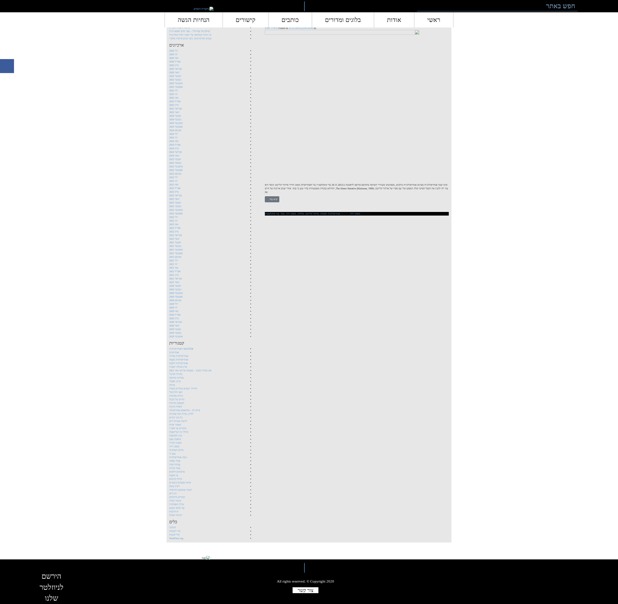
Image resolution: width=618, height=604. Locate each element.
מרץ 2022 (174, 231)
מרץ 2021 (174, 275)
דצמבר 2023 (175, 159)
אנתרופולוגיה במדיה (178, 356)
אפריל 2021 (175, 271)
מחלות (301, 213)
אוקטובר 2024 (176, 123)
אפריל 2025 (175, 101)
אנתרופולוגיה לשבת (178, 363)
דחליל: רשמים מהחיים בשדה (183, 388)
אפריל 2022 (175, 228)
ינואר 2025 (174, 112)
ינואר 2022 (174, 239)
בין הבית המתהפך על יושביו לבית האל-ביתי (190, 35)
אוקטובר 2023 (176, 166)
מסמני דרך (355, 213)
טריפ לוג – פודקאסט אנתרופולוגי (184, 410)
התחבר (172, 527)
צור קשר (305, 590)
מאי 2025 (173, 97)
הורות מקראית (176, 395)
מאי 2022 (173, 224)
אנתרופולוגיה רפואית (330, 213)
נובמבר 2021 (175, 246)
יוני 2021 (173, 264)
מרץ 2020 (174, 318)
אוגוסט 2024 (175, 130)
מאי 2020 (173, 311)
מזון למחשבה (175, 435)
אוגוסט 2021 (175, 257)
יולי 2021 (173, 260)
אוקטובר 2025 (176, 83)
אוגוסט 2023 (175, 173)
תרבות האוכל (175, 515)
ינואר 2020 (174, 325)
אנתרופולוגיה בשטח (178, 359)
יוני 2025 (173, 94)
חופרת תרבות (175, 406)
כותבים (290, 19)
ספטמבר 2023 (176, 170)
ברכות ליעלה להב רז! (179, 27)
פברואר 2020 (175, 322)
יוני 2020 (173, 307)
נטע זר (172, 453)
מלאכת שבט (175, 439)
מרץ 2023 (174, 191)
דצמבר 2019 (175, 329)
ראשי (433, 19)
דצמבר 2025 (175, 76)
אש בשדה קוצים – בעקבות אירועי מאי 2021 (190, 370)
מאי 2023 (173, 184)
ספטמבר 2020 (176, 296)
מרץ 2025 (174, 105)
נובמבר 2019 (175, 333)
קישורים (245, 19)
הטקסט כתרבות (176, 403)
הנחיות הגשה (194, 19)
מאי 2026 (173, 58)
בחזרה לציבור (175, 374)
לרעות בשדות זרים (178, 421)
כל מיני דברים (176, 417)
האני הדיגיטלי (176, 392)
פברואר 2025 (175, 108)
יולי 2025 (173, 90)
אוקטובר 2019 (176, 336)
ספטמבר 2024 (176, 126)
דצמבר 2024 (175, 116)
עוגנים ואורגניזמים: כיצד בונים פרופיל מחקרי (190, 38)
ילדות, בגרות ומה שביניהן (181, 414)
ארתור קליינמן (312, 213)
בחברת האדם (271, 28)
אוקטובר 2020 (176, 293)
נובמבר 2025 (175, 79)
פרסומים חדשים (177, 471)
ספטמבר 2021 (176, 253)
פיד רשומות (174, 531)
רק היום (173, 493)
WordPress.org (176, 538)
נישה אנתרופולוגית (178, 457)
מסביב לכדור (175, 442)
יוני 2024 (173, 137)
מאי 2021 (173, 267)
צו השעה (173, 475)
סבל (283, 213)
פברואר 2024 (175, 152)
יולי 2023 (173, 177)
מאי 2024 (173, 141)
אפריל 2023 (175, 188)
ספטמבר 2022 (176, 213)
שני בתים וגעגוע (176, 508)
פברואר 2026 (175, 69)
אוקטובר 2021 (176, 249)
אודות (394, 19)
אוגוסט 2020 (175, 300)
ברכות (172, 385)
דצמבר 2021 (175, 242)
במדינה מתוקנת (176, 377)
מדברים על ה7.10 (177, 428)
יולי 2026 (173, 50)
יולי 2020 (173, 304)
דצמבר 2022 (175, 202)
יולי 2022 (173, 217)
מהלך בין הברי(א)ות (178, 432)
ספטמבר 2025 (176, 87)
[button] (584, 6)
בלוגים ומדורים (343, 19)
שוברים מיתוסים (177, 497)
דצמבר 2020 (175, 286)
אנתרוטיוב (174, 352)
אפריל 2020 (175, 314)
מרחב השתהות (176, 450)
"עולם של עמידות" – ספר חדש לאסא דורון (190, 31)
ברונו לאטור (175, 381)
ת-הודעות (173, 511)
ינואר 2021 (174, 282)
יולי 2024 (173, 134)
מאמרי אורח (175, 424)
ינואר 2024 (174, 155)
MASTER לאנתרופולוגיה (181, 348)
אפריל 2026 (175, 61)
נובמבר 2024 (175, 119)
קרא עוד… (272, 199)
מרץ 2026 (174, 65)
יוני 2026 (173, 54)
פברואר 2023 (175, 195)
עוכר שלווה (174, 468)
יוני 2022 (173, 220)
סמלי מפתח (174, 461)
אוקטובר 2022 (176, 210)
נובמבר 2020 (175, 289)
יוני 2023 (173, 181)
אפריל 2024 (175, 144)
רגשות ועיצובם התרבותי (180, 490)
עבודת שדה (174, 464)
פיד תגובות (174, 534)
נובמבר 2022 (175, 206)
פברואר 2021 (175, 278)
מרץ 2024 (174, 148)
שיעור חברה (175, 500)
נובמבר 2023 (175, 163)
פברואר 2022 (175, 235)
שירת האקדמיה (176, 504)
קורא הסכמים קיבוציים (180, 482)
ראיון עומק (174, 486)
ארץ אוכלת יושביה (178, 367)
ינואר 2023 (174, 199)
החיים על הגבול (176, 399)
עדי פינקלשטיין (272, 213)
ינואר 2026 (174, 72)
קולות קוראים (175, 479)
